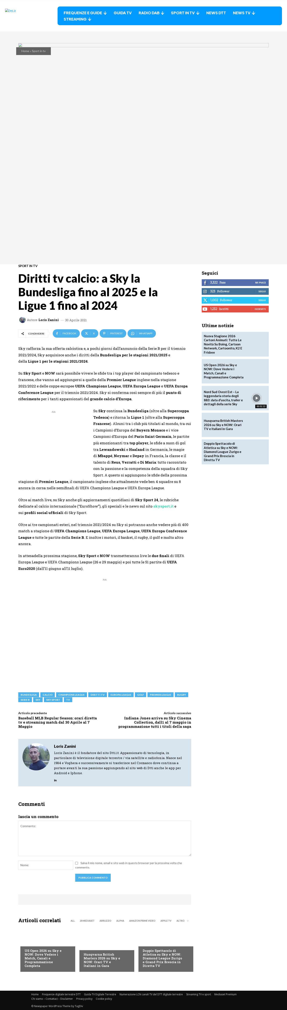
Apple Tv (166, 920)
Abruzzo (105, 920)
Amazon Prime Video (142, 920)
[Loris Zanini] (23, 320)
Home (25, 51)
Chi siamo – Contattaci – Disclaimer (52, 999)
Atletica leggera (155, 942)
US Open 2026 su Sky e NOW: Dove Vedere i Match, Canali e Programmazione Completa (43, 958)
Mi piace (260, 282)
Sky (38, 699)
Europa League (121, 694)
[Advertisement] (53, 443)
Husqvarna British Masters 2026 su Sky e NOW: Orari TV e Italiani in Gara (102, 960)
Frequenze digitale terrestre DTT (61, 994)
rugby (181, 694)
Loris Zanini (48, 319)
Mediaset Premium (225, 994)
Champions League (71, 694)
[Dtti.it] (31, 16)
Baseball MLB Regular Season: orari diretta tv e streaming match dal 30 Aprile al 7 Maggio (57, 722)
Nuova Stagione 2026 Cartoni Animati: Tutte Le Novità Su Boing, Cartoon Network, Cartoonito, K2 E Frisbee (223, 344)
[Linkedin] (55, 779)
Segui (262, 291)
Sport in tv (39, 51)
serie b (25, 699)
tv (68, 699)
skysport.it (163, 506)
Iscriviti (260, 309)
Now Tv (30, 942)
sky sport (53, 699)
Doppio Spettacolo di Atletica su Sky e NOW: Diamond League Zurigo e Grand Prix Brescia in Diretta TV (162, 958)
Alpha (120, 920)
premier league (160, 694)
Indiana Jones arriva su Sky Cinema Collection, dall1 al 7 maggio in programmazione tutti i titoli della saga (154, 722)
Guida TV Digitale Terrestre (100, 994)
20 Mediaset (87, 920)
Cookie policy (104, 999)
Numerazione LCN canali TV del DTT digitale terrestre (151, 994)
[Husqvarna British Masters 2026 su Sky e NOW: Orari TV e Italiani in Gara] (104, 949)
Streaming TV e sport (198, 994)
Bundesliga (29, 694)
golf (140, 694)
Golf (87, 946)
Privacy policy (84, 999)
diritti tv (98, 694)
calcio (48, 694)
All (73, 920)
